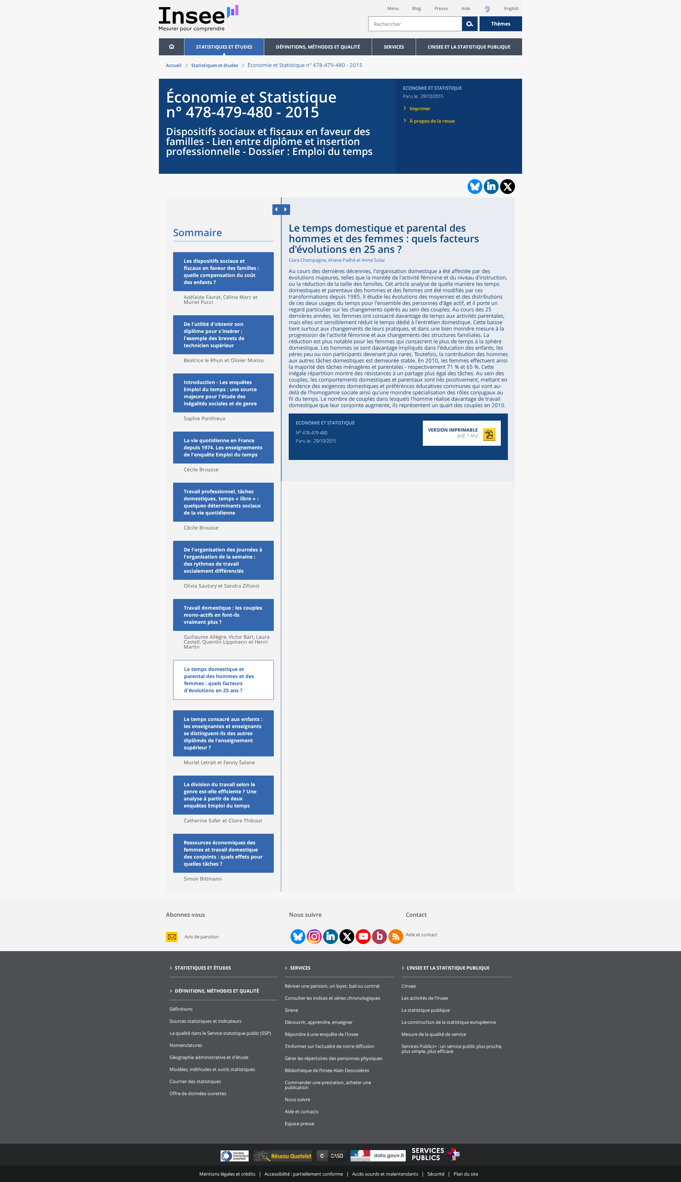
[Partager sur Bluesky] (474, 186)
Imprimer (420, 108)
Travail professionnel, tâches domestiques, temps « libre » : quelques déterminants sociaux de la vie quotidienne (222, 502)
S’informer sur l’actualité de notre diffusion (329, 1046)
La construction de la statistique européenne (449, 1022)
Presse (441, 8)
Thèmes (500, 23)
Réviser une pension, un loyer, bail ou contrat (332, 986)
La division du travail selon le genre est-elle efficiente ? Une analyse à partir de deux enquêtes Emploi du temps (220, 795)
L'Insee (409, 986)
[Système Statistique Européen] (235, 1161)
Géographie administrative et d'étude (209, 1057)
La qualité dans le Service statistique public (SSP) (220, 1033)
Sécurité (435, 1174)
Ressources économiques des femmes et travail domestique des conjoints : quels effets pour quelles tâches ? (223, 853)
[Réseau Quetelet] (283, 1161)
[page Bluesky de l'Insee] (297, 936)
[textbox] (415, 23)
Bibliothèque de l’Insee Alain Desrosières (327, 1070)
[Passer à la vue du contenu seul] (277, 209)
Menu (393, 8)
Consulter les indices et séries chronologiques (332, 998)
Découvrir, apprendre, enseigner (319, 1022)
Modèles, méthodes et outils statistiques (212, 1069)
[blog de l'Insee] (379, 936)
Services (394, 47)
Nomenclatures (186, 1045)
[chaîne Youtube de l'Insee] (363, 936)
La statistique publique (426, 1010)
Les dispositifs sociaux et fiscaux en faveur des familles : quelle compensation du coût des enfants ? (221, 271)
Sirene (291, 1010)
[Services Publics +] (435, 1161)
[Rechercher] (470, 23)
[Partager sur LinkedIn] (491, 186)
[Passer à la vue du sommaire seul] (285, 209)
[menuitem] (171, 46)
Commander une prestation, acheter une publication (328, 1085)
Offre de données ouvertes (198, 1093)
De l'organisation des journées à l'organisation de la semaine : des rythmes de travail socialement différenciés (223, 560)
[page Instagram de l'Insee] (313, 936)
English (511, 8)
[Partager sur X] (507, 186)
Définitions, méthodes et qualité (318, 47)
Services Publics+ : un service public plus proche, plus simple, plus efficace (452, 1048)
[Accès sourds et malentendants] (487, 11)
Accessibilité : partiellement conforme (304, 1174)
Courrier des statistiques (195, 1081)
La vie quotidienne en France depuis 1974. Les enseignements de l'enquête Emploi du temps (223, 447)
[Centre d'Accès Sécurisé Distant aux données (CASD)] (332, 1161)
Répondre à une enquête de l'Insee (321, 1034)
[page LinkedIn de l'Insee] (330, 936)
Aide (465, 8)
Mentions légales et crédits (227, 1174)
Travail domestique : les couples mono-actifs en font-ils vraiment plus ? (223, 614)
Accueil (174, 65)
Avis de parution (201, 936)
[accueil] (171, 46)
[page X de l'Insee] (347, 936)
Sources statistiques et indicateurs (206, 1021)
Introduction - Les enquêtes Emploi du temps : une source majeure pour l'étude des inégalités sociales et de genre (220, 393)
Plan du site (466, 1174)
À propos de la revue (432, 121)
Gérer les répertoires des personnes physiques (333, 1058)
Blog (416, 8)
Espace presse (299, 1123)
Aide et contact (421, 934)
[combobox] (445, 23)
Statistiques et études (224, 47)
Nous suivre (297, 1099)
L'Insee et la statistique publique (469, 47)
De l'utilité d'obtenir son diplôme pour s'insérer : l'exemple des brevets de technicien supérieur (214, 335)
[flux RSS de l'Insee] (396, 936)
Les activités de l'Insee (425, 998)
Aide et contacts (302, 1111)
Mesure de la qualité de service (434, 1034)
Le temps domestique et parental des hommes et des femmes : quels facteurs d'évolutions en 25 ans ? (219, 680)
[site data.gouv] (378, 1161)
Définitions (181, 1009)
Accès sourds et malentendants (385, 1174)
